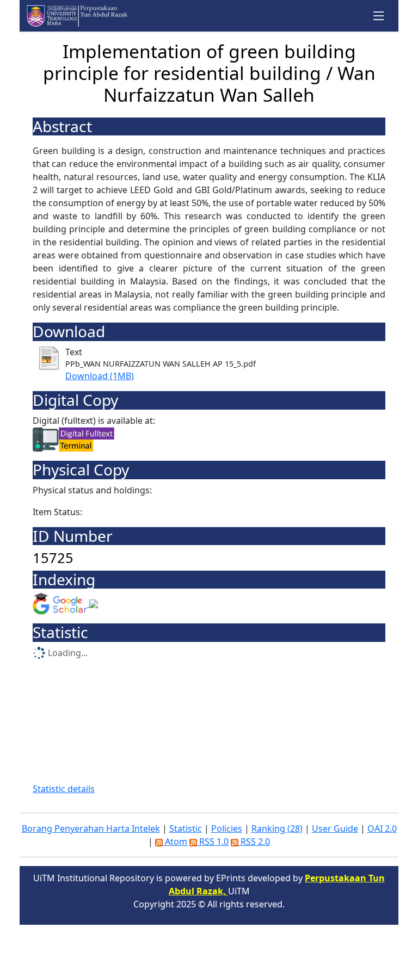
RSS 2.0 (254, 842)
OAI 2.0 (382, 828)
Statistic (185, 828)
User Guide (335, 828)
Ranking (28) (277, 828)
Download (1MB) (99, 376)
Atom (175, 842)
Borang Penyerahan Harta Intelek (91, 828)
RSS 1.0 (213, 842)
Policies (226, 828)
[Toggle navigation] (379, 16)
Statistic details (64, 789)
